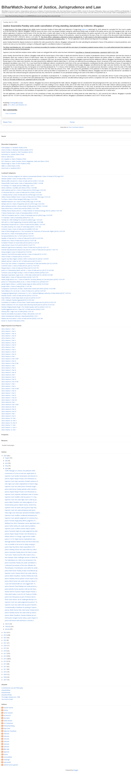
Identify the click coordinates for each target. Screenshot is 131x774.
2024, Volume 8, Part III (8, 407)
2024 (5, 635)
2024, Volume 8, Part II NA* (10, 404)
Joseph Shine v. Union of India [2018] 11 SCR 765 (16, 286)
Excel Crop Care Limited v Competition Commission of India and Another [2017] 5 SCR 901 (29, 263)
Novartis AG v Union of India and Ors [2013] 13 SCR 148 (18, 240)
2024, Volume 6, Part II (8, 377)
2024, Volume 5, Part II (8, 368)
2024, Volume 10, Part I (8, 418)
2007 (5, 680)
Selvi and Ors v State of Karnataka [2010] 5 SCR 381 (17, 234)
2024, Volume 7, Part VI (8, 395)
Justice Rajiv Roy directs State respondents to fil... (20, 547)
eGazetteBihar (5, 690)
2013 (5, 664)
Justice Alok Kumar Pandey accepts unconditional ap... (21, 571)
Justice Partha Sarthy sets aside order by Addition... (20, 526)
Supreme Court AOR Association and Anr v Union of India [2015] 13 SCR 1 (24, 254)
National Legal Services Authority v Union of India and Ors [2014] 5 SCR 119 (24, 247)
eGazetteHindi (5, 692)
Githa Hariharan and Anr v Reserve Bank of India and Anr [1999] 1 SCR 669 (24, 206)
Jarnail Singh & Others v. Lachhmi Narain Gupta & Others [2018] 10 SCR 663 (24, 284)
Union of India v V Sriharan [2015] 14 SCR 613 (15, 256)
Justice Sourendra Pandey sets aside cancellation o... (21, 563)
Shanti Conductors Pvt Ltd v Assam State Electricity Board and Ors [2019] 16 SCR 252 (27, 305)
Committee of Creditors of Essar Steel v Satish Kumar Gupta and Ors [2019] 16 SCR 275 (28, 302)
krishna (5, 754)
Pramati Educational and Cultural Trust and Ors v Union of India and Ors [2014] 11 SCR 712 (29, 250)
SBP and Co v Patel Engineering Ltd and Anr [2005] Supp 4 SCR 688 (22, 222)
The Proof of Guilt (7, 699)
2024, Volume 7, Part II (8, 386)
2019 (5, 648)
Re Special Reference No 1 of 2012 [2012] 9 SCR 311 (17, 236)
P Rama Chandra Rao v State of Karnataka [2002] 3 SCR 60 (19, 213)
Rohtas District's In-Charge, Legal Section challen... (20, 536)
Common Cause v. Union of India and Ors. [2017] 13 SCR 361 (20, 266)
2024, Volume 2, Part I (8, 338)
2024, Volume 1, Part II (8, 331)
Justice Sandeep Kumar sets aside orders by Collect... (21, 549)
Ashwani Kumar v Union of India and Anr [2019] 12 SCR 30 (19, 295)
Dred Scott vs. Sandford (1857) (11, 168)
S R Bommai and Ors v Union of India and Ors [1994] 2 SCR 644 (21, 192)
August (7, 458)
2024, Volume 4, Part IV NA (9, 363)
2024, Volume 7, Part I (8, 384)
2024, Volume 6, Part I (8, 375)
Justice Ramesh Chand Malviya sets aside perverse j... (21, 586)
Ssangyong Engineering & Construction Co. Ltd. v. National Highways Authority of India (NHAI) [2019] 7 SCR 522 (36, 293)
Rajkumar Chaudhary (9, 731)
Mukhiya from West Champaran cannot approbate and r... (22, 523)
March (7, 624)
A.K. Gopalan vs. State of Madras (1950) (13, 159)
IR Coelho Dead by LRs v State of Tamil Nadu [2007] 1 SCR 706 (21, 227)
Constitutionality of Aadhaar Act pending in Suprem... (21, 607)
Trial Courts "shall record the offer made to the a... (20, 555)
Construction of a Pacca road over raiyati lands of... (21, 473)
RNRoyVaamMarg (8, 726)
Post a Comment (10, 113)
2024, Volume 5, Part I (8, 366)
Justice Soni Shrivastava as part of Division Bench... (20, 597)
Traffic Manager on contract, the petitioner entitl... (20, 471)
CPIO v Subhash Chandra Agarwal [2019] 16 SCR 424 (17, 300)
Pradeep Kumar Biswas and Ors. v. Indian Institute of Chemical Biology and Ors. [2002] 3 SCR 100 (31, 211)
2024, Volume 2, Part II (8, 340)
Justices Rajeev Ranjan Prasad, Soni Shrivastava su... (21, 478)
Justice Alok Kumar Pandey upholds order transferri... (21, 489)
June (6, 463)
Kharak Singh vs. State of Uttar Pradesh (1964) (15, 163)
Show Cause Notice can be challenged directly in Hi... (21, 599)
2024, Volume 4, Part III (8, 361)
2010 (5, 672)
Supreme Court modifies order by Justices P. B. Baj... (21, 497)
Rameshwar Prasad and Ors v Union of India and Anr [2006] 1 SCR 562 (23, 224)
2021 (5, 643)
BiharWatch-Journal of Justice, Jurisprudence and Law (51, 7)
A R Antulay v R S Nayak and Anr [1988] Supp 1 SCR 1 (17, 185)
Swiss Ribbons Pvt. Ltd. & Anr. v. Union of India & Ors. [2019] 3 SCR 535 (23, 291)
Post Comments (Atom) (76, 127)
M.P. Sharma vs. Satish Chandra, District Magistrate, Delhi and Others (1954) (25, 161)
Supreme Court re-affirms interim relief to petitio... (20, 528)
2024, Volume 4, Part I (8, 356)
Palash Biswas (7, 721)
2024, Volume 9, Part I (8, 414)
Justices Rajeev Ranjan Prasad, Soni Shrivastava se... (21, 492)
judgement (84, 29)
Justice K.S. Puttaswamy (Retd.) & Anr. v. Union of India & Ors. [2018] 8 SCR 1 (25, 282)
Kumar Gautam (8, 713)
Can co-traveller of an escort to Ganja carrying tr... (20, 544)
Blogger (75, 770)
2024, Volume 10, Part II (8, 421)
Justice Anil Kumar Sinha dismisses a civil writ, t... (20, 620)
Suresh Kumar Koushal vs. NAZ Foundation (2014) (17, 152)
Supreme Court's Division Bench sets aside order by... (21, 573)
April (6, 468)
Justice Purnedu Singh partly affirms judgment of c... (21, 521)
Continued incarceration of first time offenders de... (20, 565)
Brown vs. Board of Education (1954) (12, 321)
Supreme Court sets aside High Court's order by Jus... (21, 500)
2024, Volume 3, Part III (8, 352)
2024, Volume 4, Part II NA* (10, 359)
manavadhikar (7, 757)
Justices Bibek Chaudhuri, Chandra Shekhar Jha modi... (21, 576)
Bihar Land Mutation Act (19, 105)
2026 (5, 456)
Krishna (5, 710)
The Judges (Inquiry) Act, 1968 (10, 697)
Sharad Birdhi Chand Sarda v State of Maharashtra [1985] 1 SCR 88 (22, 183)
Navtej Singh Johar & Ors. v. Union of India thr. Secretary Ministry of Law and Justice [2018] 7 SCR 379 (32, 279)
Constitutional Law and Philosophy (12, 688)
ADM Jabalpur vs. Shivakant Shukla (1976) (14, 147)
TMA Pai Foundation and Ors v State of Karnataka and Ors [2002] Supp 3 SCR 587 (26, 215)
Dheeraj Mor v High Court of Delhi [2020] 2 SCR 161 (17, 311)
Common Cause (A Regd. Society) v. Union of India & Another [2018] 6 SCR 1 (25, 273)
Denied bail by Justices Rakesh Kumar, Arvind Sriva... (21, 505)
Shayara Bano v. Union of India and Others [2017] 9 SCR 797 (20, 268)
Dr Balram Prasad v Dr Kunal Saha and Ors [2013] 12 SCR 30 (20, 243)
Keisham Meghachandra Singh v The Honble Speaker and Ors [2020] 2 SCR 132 (26, 307)
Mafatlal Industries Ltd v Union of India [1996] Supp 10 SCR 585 (21, 201)
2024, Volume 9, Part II (8, 416)
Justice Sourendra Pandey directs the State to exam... (21, 552)
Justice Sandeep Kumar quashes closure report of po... (21, 578)
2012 (5, 666)
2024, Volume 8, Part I (8, 402)
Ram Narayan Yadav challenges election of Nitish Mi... (21, 557)
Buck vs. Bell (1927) (7, 157)
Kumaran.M (7, 715)
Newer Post (7, 122)
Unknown (6, 734)
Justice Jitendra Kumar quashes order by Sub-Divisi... (21, 589)
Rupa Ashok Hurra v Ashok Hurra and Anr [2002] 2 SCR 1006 (20, 208)
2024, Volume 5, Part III (8, 370)
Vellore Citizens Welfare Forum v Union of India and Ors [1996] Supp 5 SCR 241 (25, 197)
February (8, 626)
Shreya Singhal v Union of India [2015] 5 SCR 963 (16, 252)
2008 (5, 677)
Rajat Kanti (6, 728)
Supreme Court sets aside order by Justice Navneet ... (21, 605)
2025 (5, 632)
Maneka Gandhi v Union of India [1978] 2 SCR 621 (16, 179)
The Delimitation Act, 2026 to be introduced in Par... (21, 560)
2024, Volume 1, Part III (8, 333)
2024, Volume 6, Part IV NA (9, 382)
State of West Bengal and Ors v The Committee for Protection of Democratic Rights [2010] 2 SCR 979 (33, 231)
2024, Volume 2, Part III (8, 343)
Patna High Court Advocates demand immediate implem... (23, 513)
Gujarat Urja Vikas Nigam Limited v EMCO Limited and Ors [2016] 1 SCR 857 (25, 259)
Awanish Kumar (8, 708)
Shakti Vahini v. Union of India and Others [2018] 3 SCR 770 (19, 277)
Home (72, 122)
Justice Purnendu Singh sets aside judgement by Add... (21, 531)
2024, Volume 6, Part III (8, 379)
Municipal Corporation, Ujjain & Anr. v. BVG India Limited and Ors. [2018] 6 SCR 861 (27, 275)
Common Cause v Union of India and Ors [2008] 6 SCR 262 (19, 229)
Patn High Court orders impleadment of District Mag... (21, 484)
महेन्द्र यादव (6, 749)
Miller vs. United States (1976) (10, 166)
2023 (5, 638)
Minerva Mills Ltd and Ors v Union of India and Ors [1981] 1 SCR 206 (22, 181)
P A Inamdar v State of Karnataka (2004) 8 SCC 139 (17, 218)
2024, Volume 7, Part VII (8, 398)
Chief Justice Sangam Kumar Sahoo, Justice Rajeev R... (21, 618)
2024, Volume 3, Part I (8, 347)
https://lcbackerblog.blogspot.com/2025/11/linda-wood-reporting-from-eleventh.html (32, 16)
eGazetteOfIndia (6, 695)
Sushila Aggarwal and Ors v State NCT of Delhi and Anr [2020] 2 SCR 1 (23, 309)
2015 (5, 659)
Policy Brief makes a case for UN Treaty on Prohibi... (21, 594)
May (6, 466)
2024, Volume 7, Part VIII (9, 400)
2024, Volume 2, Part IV (8, 345)
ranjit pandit (7, 762)
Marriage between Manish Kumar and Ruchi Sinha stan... (22, 542)
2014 (5, 661)
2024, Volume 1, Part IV (8, 336)
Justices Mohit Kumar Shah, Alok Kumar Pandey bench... (22, 610)
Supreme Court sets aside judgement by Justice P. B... (21, 602)
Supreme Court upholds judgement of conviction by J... (21, 518)
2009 (5, 674)
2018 (5, 651)
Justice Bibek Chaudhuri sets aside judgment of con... (21, 502)
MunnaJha (6, 718)
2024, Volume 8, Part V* (8, 411)
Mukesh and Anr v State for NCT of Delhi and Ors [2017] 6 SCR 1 (21, 261)
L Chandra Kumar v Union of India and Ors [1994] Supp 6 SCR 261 (21, 195)
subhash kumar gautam (10, 765)
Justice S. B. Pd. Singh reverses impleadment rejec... (20, 539)
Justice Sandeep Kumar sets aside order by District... (21, 613)
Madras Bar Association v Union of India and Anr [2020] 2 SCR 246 (22, 318)
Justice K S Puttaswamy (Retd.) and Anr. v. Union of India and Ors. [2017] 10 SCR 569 (27, 270)
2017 (5, 653)
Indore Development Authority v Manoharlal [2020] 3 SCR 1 (19, 316)
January (7, 629)
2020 (5, 645)
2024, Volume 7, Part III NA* (10, 388)
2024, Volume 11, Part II (8, 427)
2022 (5, 640)
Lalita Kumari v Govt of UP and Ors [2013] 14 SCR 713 (18, 245)
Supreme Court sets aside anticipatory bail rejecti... (20, 510)
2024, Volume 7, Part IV (8, 391)
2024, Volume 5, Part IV (8, 372)
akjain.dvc (6, 752)
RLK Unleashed (8, 723)
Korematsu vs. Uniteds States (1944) (12, 154)
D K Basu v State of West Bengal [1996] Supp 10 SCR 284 (19, 199)
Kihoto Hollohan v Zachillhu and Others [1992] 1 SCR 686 (19, 188)
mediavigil (6, 760)
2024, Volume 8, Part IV (8, 409)
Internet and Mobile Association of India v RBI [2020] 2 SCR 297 (21, 314)
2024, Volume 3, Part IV (8, 354)
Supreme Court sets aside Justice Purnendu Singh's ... (21, 486)
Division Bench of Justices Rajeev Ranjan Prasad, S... (21, 592)
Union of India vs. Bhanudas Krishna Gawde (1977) (17, 150)
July (6, 460)
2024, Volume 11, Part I (8, 425)
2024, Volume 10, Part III (9, 423)
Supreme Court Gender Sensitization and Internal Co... (21, 476)
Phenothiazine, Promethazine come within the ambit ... (22, 568)
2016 (5, 656)
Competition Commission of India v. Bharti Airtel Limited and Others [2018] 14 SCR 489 (28, 289)
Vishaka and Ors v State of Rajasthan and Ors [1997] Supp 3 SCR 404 (22, 204)
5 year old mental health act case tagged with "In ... (20, 584)
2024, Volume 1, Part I (8, 329)
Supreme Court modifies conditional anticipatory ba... (21, 515)
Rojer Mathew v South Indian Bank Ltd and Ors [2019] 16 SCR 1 (21, 298)
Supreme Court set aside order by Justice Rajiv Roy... (21, 507)
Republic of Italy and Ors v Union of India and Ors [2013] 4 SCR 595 (22, 238)
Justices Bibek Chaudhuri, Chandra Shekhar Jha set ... (21, 615)
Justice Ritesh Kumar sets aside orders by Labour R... (21, 581)
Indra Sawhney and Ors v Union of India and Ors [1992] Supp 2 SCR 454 (23, 190)
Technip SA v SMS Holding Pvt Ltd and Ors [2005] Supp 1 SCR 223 (21, 220)
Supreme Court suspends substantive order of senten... (22, 494)
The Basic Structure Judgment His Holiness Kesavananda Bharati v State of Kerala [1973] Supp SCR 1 (32, 176)
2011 (9, 105)
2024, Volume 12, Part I (8, 430)
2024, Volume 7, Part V (8, 393)
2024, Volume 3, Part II (8, 349)
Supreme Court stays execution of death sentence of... (22, 481)
